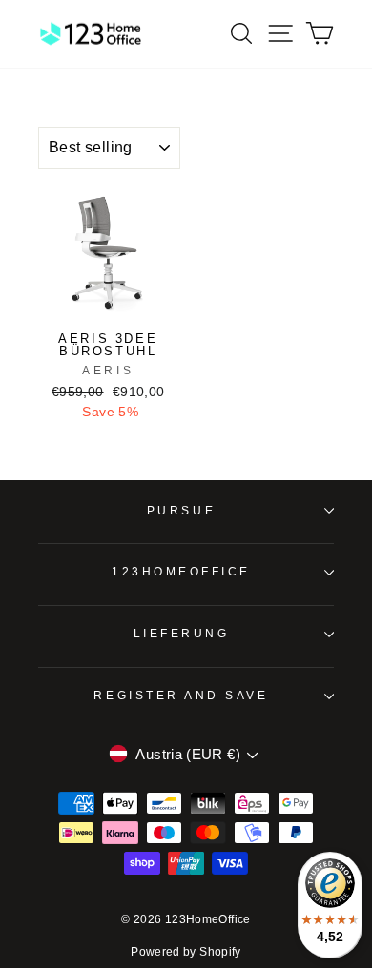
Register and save (180, 695)
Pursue (181, 510)
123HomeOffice (181, 571)
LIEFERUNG (182, 633)
